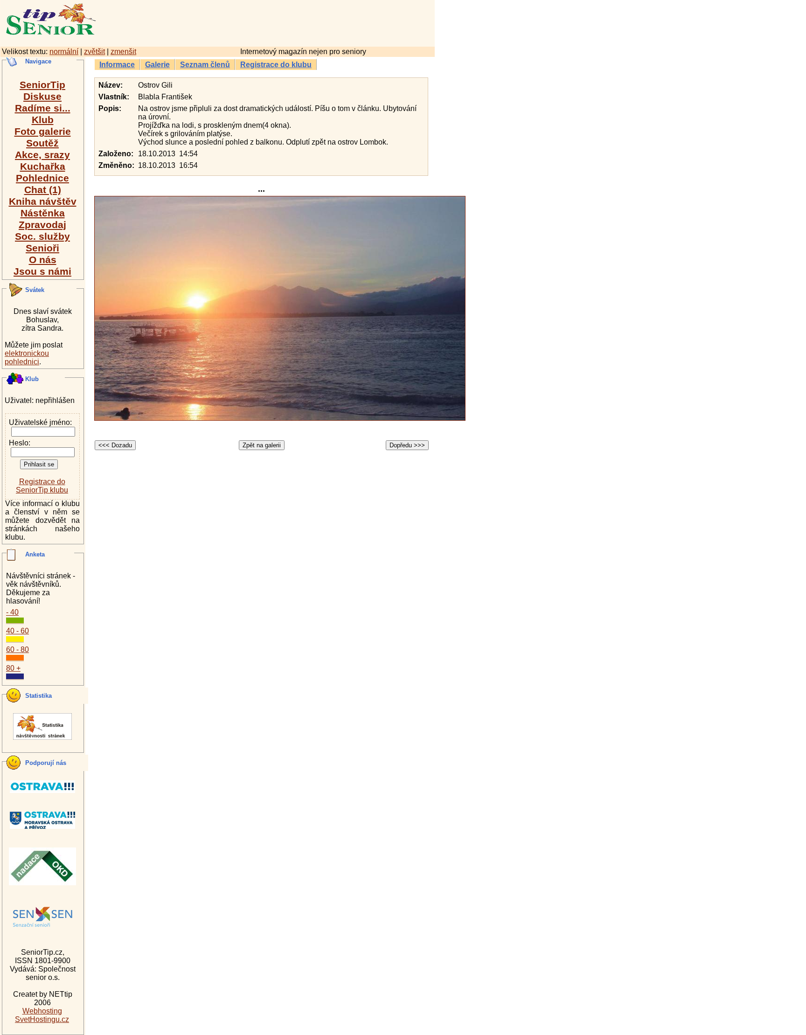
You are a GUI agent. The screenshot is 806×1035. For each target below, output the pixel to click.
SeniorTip (42, 84)
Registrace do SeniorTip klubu (42, 486)
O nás (42, 259)
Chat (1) (42, 189)
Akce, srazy (42, 154)
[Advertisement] (305, 22)
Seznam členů (205, 65)
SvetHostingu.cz (42, 1019)
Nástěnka (43, 213)
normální (63, 52)
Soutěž (42, 143)
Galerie (157, 65)
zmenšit (123, 52)
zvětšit (94, 52)
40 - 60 (17, 631)
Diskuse (42, 96)
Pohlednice (42, 178)
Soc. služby (42, 236)
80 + (13, 668)
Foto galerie (42, 131)
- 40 (12, 612)
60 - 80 (17, 649)
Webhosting (42, 1011)
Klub (43, 119)
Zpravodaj (42, 224)
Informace (117, 65)
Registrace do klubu (276, 65)
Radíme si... (42, 108)
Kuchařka (42, 166)
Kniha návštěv (42, 201)
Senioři (42, 248)
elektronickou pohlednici (27, 357)
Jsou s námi (42, 271)
